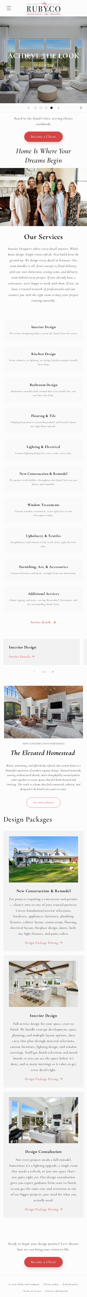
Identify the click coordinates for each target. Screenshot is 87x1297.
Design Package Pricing (41, 943)
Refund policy (70, 1284)
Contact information (56, 1291)
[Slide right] (52, 671)
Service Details (19, 657)
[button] (9, 8)
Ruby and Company (28, 1284)
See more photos (43, 802)
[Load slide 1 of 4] (35, 108)
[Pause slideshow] (82, 107)
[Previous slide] (28, 107)
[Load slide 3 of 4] (46, 108)
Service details (41, 622)
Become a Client (43, 137)
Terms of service (32, 1291)
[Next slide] (58, 107)
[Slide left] (34, 671)
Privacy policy (51, 1284)
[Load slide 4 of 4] (51, 108)
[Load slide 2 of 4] (41, 108)
